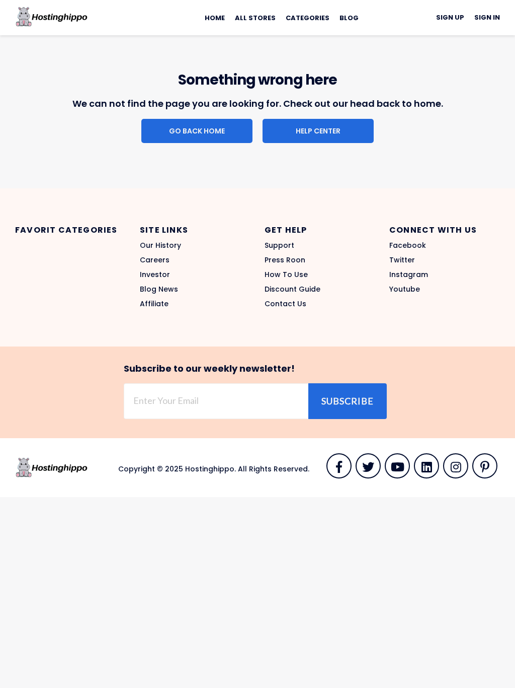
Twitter (402, 260)
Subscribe (347, 400)
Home (215, 18)
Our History (160, 245)
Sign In (487, 17)
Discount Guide (292, 289)
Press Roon (285, 260)
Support (279, 245)
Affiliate (154, 304)
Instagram (408, 274)
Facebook (407, 245)
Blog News (159, 289)
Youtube (404, 289)
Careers (154, 260)
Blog (349, 18)
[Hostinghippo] (51, 16)
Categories (307, 18)
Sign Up (450, 17)
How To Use (286, 274)
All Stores (255, 18)
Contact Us (285, 304)
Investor (155, 274)
